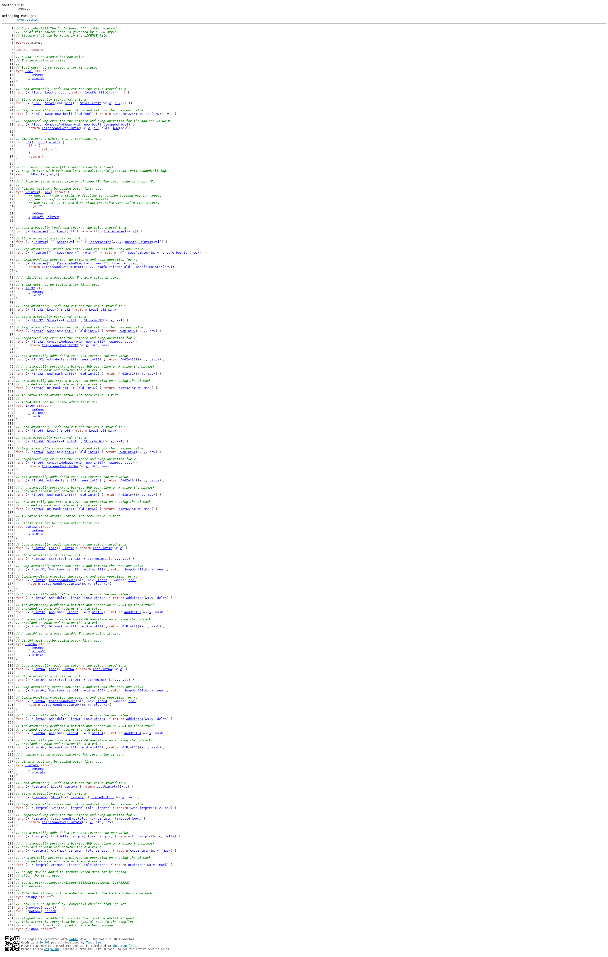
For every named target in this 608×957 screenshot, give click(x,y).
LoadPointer (114, 231)
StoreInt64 (93, 441)
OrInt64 (123, 509)
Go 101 (44, 942)
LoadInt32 (97, 309)
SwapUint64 (133, 690)
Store (50, 103)
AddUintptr (141, 836)
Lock (48, 907)
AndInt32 (126, 373)
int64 (37, 416)
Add (50, 359)
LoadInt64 (97, 430)
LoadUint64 (102, 669)
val (60, 103)
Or (49, 388)
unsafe (38, 217)
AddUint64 (134, 719)
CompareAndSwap (58, 124)
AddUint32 (134, 598)
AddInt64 (128, 480)
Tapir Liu (93, 942)
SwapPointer (138, 252)
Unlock (50, 911)
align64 (39, 413)
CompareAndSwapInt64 (60, 466)
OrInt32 (123, 388)
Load (49, 92)
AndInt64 (126, 494)
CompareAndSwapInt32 (60, 345)
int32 (37, 295)
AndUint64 (132, 733)
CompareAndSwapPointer (62, 267)
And (50, 373)
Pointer (39, 174)
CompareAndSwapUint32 (61, 128)
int (51, 174)
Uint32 (31, 526)
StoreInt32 (93, 320)
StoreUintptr (102, 797)
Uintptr (32, 765)
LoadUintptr (107, 786)
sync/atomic (27, 19)
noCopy (38, 74)
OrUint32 (130, 626)
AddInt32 (128, 359)
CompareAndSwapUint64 (61, 704)
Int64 (30, 405)
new (58, 114)
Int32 (30, 288)
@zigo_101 (51, 949)
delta (60, 359)
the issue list (124, 946)
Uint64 (31, 644)
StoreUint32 (90, 103)
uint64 (38, 655)
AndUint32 (132, 612)
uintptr (39, 772)
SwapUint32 (122, 114)
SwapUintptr (140, 808)
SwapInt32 (127, 331)
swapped (112, 124)
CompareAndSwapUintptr (62, 822)
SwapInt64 (127, 452)
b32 (117, 103)
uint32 (38, 78)
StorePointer (100, 242)
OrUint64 (130, 747)
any (48, 192)
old (79, 114)
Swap (49, 114)
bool (62, 92)
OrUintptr (136, 865)
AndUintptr (139, 850)
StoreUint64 (98, 680)
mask (59, 373)
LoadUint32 (94, 92)
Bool (29, 71)
